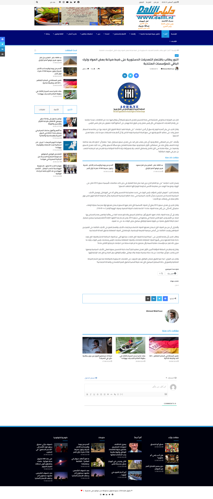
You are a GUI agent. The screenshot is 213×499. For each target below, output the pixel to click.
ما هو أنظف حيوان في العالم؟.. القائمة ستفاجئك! (80, 461)
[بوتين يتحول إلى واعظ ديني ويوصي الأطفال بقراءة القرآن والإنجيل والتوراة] (70, 122)
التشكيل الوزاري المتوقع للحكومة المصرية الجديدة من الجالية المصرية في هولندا (50, 156)
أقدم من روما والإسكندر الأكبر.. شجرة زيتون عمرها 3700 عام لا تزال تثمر (98, 167)
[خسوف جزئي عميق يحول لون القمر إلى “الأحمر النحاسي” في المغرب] (61, 447)
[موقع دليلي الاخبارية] (156, 17)
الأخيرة (56, 109)
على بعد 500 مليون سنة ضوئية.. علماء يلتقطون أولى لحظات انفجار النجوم (43, 462)
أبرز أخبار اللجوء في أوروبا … (118, 473)
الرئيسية (174, 33)
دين (99, 33)
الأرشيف (174, 41)
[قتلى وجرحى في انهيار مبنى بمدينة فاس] (135, 464)
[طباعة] (147, 298)
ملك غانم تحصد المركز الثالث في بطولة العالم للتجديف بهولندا (132, 357)
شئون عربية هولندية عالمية (150, 33)
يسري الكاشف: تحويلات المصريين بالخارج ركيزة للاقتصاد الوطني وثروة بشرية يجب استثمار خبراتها (117, 449)
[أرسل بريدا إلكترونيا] (161, 68)
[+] (121, 394)
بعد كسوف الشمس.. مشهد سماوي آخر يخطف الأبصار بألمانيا (80, 473)
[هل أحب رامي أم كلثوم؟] (172, 458)
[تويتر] (130, 75)
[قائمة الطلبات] (101, 394)
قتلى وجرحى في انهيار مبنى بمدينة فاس (117, 462)
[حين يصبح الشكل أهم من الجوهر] (172, 469)
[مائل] (90, 394)
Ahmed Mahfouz (168, 68)
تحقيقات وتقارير (87, 33)
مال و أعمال (72, 33)
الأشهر (69, 109)
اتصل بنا (148, 2)
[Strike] (97, 394)
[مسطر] (94, 394)
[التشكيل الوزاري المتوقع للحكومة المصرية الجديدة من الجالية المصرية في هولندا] (70, 157)
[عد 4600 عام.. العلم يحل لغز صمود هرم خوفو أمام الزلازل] (171, 168)
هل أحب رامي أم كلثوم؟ (156, 456)
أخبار (166, 33)
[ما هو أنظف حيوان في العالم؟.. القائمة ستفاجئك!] (98, 462)
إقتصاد (133, 33)
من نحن (156, 2)
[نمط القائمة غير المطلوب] (104, 394)
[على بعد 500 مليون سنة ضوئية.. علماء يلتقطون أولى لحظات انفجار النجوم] (61, 462)
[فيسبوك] (136, 75)
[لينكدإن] (124, 75)
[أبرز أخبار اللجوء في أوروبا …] (135, 475)
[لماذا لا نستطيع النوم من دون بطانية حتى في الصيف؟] (97, 345)
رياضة (48, 33)
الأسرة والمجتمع (120, 33)
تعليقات (42, 109)
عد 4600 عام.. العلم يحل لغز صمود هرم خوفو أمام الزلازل (149, 167)
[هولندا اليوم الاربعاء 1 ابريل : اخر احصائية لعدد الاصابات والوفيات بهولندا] (70, 145)
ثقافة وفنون (59, 33)
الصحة (107, 33)
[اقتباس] (108, 394)
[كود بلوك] (111, 394)
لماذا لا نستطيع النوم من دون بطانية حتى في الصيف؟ (97, 357)
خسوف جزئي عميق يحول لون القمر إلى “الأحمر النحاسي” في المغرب (44, 448)
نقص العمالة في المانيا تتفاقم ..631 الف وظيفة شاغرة (164, 357)
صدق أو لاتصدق (156, 444)
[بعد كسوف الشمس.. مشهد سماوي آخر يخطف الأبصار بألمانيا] (98, 473)
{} (118, 394)
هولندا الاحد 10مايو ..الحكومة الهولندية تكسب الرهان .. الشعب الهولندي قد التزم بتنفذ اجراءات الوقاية (48, 169)
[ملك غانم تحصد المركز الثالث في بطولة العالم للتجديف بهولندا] (130, 345)
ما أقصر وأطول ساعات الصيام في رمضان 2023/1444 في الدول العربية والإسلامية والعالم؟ (48, 133)
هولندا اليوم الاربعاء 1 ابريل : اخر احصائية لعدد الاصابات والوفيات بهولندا (49, 145)
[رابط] (115, 394)
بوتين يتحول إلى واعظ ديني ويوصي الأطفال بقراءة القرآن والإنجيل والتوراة (50, 121)
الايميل (141, 2)
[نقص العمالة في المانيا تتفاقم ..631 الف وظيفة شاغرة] (164, 345)
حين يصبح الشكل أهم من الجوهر (154, 467)
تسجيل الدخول (90, 378)
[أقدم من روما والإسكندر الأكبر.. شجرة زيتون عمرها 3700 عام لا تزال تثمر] (122, 168)
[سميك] (87, 394)
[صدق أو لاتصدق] (172, 447)
